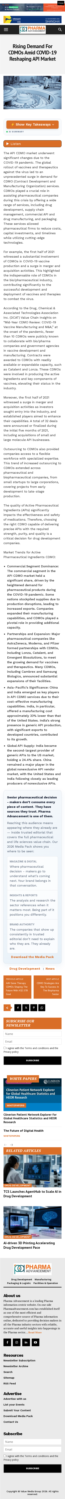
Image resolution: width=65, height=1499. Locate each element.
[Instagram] (16, 1342)
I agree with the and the (30, 1049)
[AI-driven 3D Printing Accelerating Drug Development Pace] (32, 1222)
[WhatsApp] (41, 1007)
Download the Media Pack (32, 957)
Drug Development (25, 968)
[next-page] (11, 1145)
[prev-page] (5, 1145)
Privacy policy (11, 1051)
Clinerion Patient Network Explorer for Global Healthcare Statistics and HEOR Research (30, 1118)
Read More (35, 1332)
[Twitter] (25, 1007)
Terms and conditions (37, 1048)
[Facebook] (17, 1007)
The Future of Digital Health (23, 1131)
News (50, 968)
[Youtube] (35, 1342)
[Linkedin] (26, 1342)
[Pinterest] (33, 1007)
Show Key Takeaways (33, 124)
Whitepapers (15, 1105)
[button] (5, 29)
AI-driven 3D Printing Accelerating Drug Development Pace (29, 1245)
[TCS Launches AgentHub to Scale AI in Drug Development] (32, 1171)
